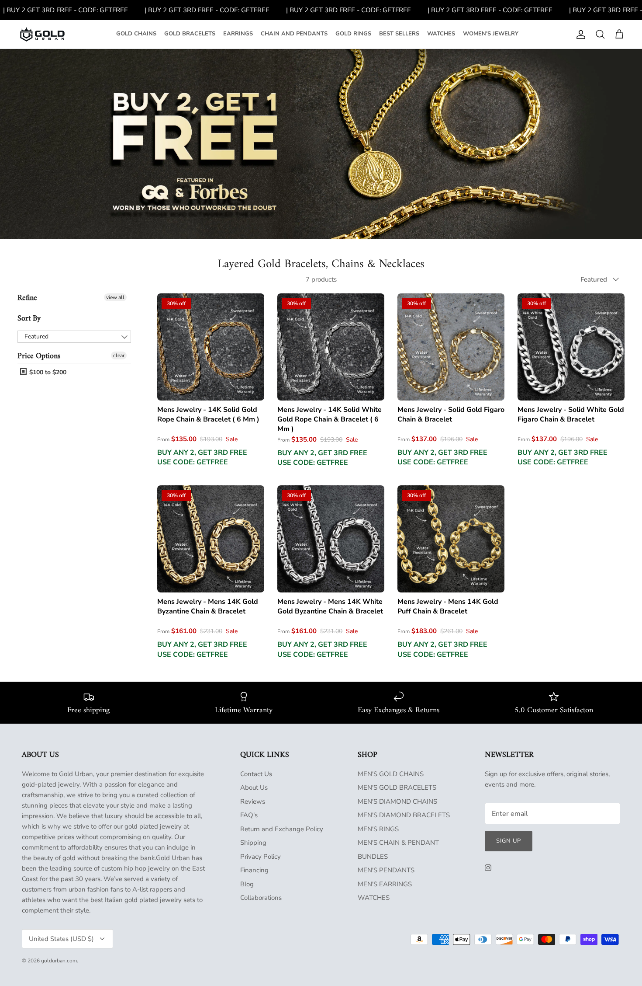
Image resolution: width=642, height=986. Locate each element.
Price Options (38, 356)
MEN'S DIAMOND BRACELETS (404, 815)
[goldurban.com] (42, 34)
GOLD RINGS (353, 34)
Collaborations (261, 897)
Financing (254, 870)
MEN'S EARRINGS (385, 884)
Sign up (508, 841)
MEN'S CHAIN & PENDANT (398, 842)
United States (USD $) (61, 938)
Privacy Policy (260, 856)
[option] (321, 144)
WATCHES (441, 34)
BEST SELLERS (399, 34)
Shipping (253, 842)
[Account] (579, 34)
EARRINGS (238, 34)
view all (115, 297)
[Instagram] (488, 867)
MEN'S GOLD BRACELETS (397, 787)
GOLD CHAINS (136, 34)
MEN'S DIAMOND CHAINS (397, 801)
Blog (247, 884)
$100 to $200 (47, 372)
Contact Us (256, 774)
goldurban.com (59, 960)
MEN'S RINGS (378, 829)
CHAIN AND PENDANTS (294, 34)
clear (118, 355)
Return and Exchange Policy (281, 829)
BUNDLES (373, 856)
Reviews (252, 801)
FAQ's (249, 815)
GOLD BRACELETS (189, 34)
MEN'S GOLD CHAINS (391, 774)
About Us (254, 787)
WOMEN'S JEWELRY (490, 34)
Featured (36, 336)
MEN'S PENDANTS (386, 870)
